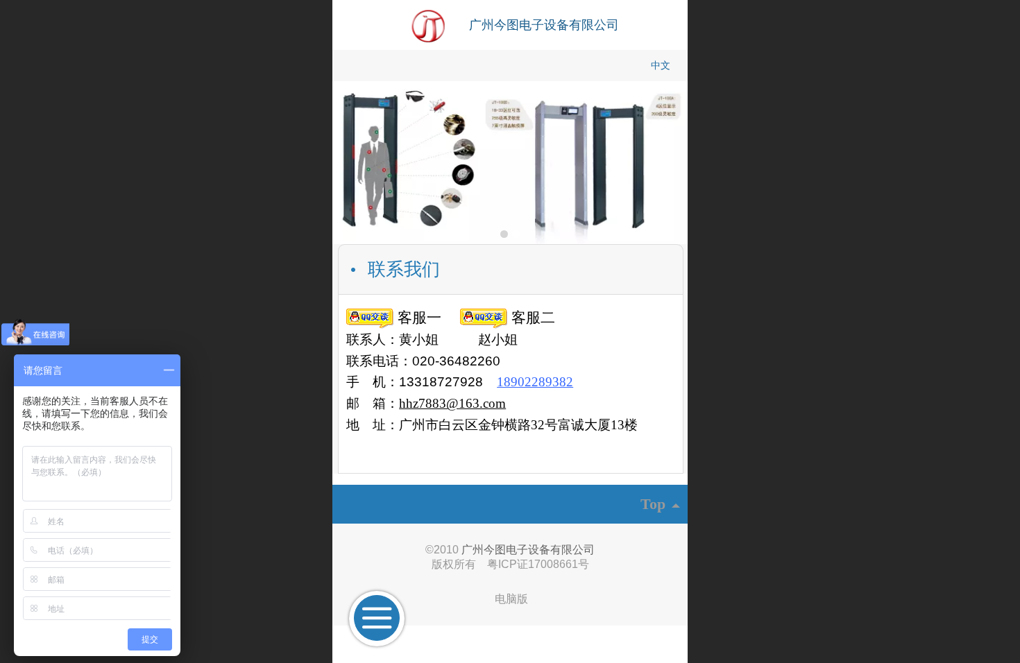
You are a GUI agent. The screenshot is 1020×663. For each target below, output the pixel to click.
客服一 (417, 317)
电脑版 (511, 599)
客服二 (531, 317)
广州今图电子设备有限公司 (544, 25)
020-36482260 (456, 361)
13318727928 (441, 381)
